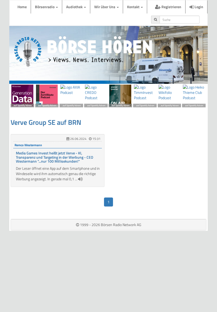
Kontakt (133, 7)
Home (22, 7)
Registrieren (171, 7)
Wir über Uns (105, 7)
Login (198, 7)
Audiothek (74, 7)
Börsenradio (45, 7)
